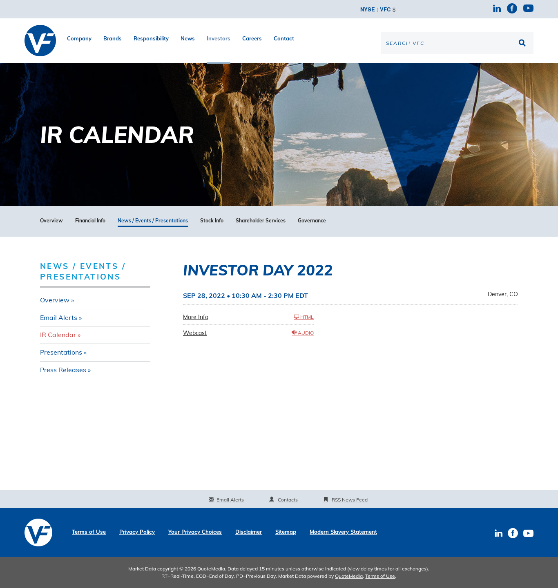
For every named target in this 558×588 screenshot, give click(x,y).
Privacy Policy (137, 532)
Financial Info (90, 221)
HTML (306, 317)
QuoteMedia (211, 569)
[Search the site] (523, 43)
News (188, 38)
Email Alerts (58, 317)
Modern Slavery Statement (343, 532)
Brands (112, 38)
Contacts (288, 500)
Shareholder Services (261, 221)
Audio (305, 332)
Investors (218, 38)
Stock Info (211, 221)
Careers (252, 38)
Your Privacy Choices (195, 532)
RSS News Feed (350, 500)
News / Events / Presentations (153, 221)
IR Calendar (58, 335)
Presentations (61, 352)
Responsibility (151, 38)
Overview (51, 221)
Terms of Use (89, 532)
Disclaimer (248, 532)
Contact (284, 38)
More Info (195, 317)
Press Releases (63, 370)
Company (79, 38)
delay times (374, 569)
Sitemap (285, 532)
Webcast (195, 333)
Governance (312, 221)
